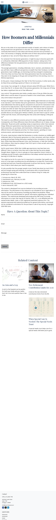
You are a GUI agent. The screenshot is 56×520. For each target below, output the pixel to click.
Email (3, 224)
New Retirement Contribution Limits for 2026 (41, 286)
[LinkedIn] (8, 508)
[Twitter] (6, 508)
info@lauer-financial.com (8, 505)
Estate (3, 518)
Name (3, 215)
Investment (4, 516)
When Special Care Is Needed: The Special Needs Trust (40, 322)
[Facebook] (3, 508)
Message (4, 233)
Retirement (4, 514)
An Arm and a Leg (10, 285)
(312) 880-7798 (9, 497)
